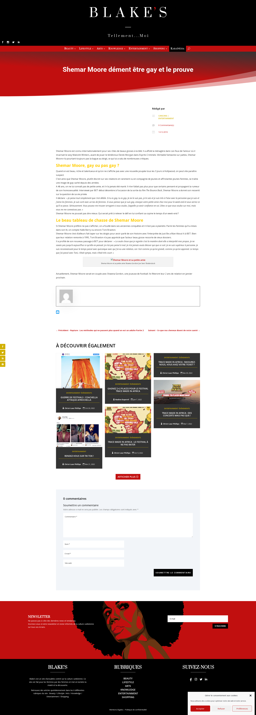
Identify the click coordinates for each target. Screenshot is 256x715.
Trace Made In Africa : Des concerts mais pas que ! (177, 414)
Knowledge (116, 49)
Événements (86, 393)
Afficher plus (126, 476)
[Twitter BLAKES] (201, 680)
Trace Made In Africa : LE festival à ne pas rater (128, 443)
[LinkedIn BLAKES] (206, 680)
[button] (250, 695)
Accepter (200, 708)
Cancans (162, 115)
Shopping (159, 49)
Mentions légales (116, 709)
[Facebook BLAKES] (191, 680)
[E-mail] (57, 312)
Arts (100, 49)
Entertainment (138, 49)
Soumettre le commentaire (173, 572)
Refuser (221, 708)
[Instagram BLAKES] (196, 680)
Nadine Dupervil (122, 399)
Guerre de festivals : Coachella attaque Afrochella (79, 398)
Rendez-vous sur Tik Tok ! (79, 455)
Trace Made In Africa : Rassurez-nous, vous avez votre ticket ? (176, 363)
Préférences (242, 708)
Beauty (69, 49)
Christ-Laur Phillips (73, 408)
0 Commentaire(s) (166, 125)
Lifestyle (85, 49)
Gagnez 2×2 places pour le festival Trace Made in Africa (128, 390)
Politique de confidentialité (136, 709)
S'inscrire (220, 626)
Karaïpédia (178, 49)
